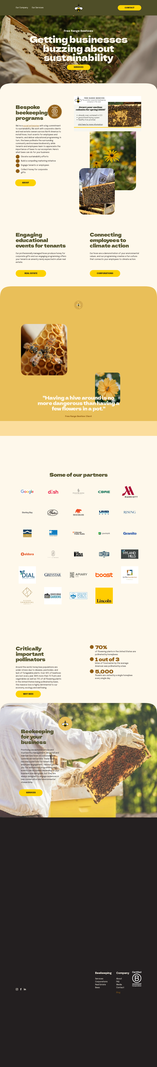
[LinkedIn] (25, 989)
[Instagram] (17, 989)
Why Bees (28, 694)
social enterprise (31, 126)
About (25, 183)
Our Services (38, 8)
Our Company (22, 8)
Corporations (105, 273)
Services (78, 67)
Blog (118, 992)
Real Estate (31, 273)
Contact (129, 8)
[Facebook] (21, 989)
